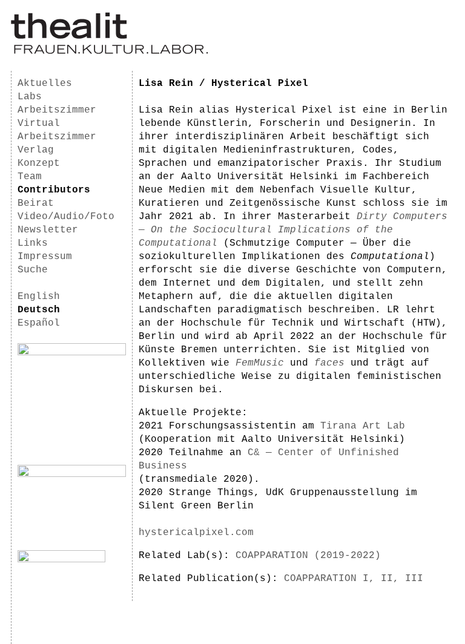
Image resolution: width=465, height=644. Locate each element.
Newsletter (48, 230)
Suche (33, 269)
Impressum (45, 256)
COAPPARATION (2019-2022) (308, 555)
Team (30, 176)
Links (33, 243)
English (39, 296)
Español (39, 323)
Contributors (54, 190)
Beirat (36, 203)
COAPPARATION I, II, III (353, 578)
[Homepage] (109, 52)
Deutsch (39, 309)
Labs (30, 96)
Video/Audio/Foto (66, 216)
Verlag (36, 150)
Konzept (39, 163)
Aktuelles (45, 83)
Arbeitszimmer (57, 110)
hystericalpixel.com (196, 532)
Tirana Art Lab (362, 426)
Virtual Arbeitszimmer (57, 130)
